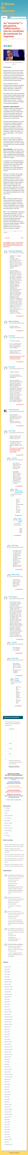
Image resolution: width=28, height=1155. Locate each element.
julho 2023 (7, 1059)
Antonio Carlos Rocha (13, 897)
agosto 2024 (8, 1026)
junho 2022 (7, 1084)
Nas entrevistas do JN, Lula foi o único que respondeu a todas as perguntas (16, 932)
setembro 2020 (8, 1114)
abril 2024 (7, 1036)
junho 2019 (7, 1129)
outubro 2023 (8, 1051)
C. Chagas (7, 808)
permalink (5, 232)
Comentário (12, 728)
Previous (6, 238)
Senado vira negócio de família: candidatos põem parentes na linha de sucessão (14, 850)
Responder (20, 316)
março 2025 (7, 1009)
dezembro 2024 (8, 1016)
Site (10, 753)
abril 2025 (7, 1006)
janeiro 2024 (8, 1044)
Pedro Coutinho (13, 321)
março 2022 (7, 1092)
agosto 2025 (8, 996)
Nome (10, 743)
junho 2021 (7, 1099)
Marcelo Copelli (8, 823)
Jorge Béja (7, 820)
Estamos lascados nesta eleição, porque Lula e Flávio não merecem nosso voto (16, 878)
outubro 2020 (8, 1112)
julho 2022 (7, 1081)
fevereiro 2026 (8, 981)
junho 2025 (7, 1001)
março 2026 (7, 979)
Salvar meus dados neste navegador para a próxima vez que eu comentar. (15, 762)
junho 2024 (7, 1031)
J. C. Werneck (8, 818)
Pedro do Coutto (9, 828)
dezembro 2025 (8, 986)
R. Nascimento (8, 830)
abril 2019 (7, 1134)
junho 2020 (7, 1122)
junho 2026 (7, 971)
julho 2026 (7, 969)
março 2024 (7, 1039)
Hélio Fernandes (9, 815)
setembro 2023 (8, 1054)
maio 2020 (7, 1124)
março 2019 (7, 1137)
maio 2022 (7, 1086)
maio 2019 (7, 1132)
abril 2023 (7, 1064)
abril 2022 (7, 1089)
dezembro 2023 (8, 1046)
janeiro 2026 (8, 984)
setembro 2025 (8, 994)
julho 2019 (7, 1127)
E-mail (10, 748)
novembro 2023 (8, 1049)
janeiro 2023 (8, 1071)
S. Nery (6, 833)
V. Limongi (7, 835)
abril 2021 (7, 1102)
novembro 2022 (8, 1076)
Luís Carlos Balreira (15, 251)
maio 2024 (7, 1034)
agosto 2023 (8, 1056)
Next (23, 238)
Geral (15, 230)
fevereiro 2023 (8, 1069)
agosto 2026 (8, 966)
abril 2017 (7, 1142)
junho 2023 (7, 1061)
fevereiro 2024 (8, 1041)
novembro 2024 (8, 1019)
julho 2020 (7, 1119)
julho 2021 (7, 1097)
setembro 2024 (8, 1024)
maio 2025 (7, 1004)
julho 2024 (7, 1029)
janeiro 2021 (8, 1107)
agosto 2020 (8, 1117)
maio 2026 (7, 974)
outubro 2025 (8, 991)
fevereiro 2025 (8, 1011)
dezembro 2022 (8, 1074)
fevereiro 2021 (8, 1104)
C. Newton (7, 810)
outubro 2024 (8, 1021)
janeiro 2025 (8, 1014)
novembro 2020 (8, 1109)
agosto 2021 (8, 1094)
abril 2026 (7, 976)
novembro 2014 (8, 1144)
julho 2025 (7, 999)
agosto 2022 (8, 1079)
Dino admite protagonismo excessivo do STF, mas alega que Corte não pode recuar (14, 860)
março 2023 (7, 1066)
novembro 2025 (8, 989)
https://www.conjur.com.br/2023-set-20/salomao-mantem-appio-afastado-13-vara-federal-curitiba (17, 450)
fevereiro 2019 (8, 1139)
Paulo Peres (7, 825)
